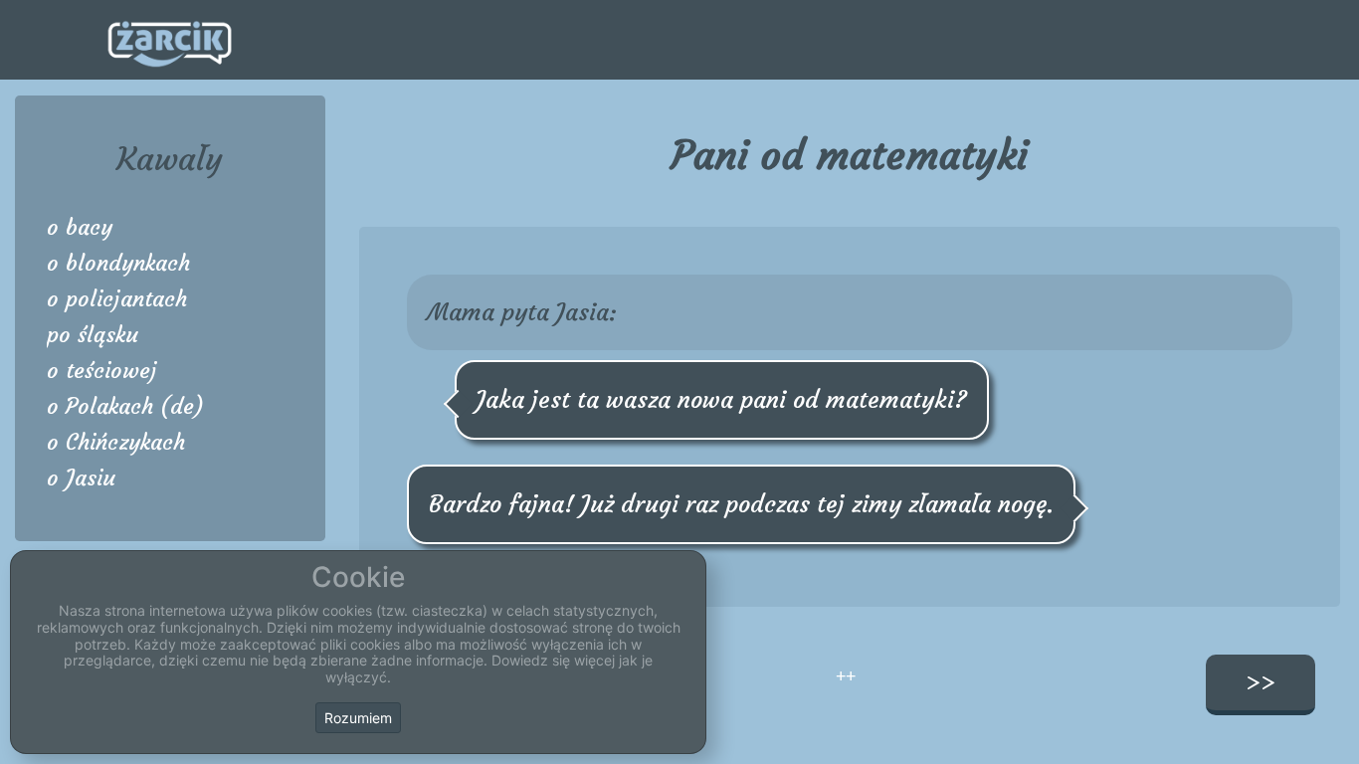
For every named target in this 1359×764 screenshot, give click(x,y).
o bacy (79, 227)
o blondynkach (118, 263)
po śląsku (92, 334)
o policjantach (117, 299)
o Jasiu (81, 478)
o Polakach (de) (125, 406)
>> (1260, 682)
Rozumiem (358, 717)
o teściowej (102, 370)
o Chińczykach (116, 442)
